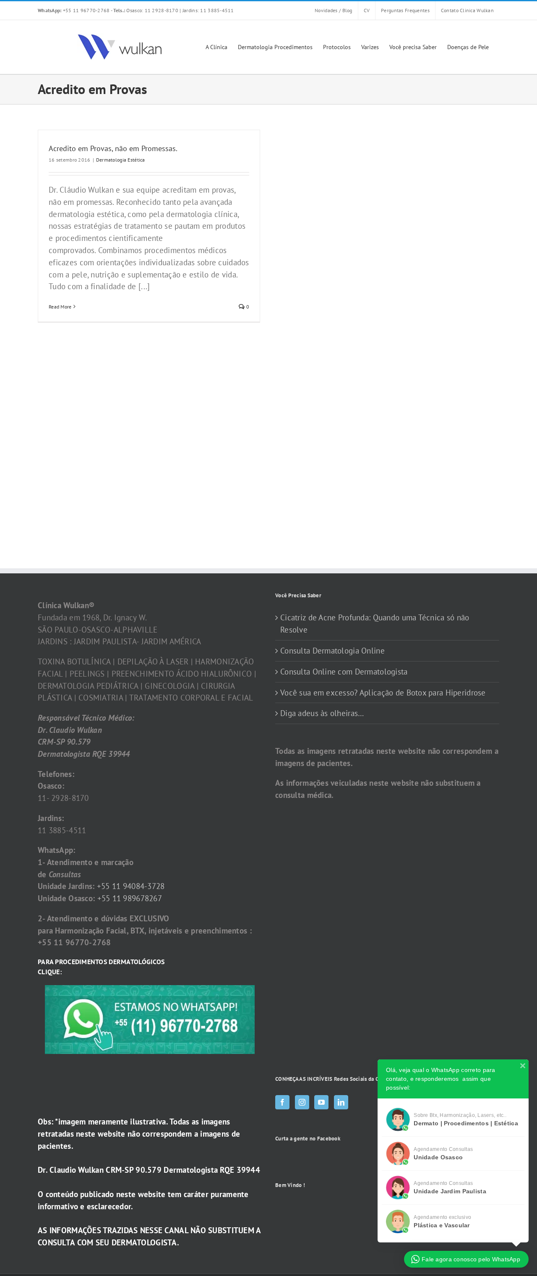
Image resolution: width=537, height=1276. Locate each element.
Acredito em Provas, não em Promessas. (113, 148)
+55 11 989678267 (129, 898)
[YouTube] (321, 1102)
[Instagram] (302, 1102)
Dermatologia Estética (120, 160)
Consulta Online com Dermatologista (344, 672)
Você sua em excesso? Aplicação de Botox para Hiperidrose (383, 693)
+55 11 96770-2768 (74, 10)
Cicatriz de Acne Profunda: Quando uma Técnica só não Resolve (374, 623)
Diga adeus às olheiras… (322, 713)
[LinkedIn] (341, 1102)
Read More (60, 306)
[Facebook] (282, 1102)
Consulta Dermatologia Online (332, 651)
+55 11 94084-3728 (131, 886)
